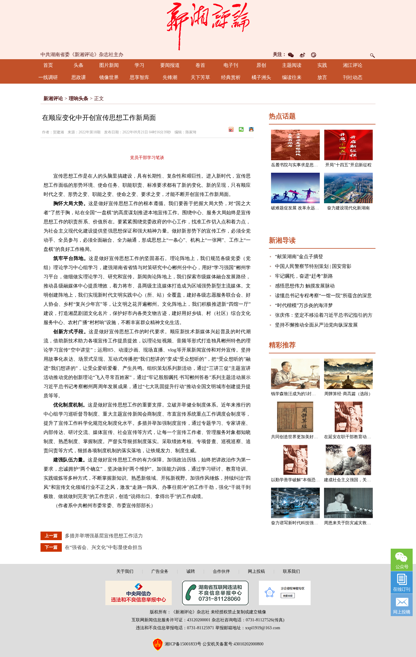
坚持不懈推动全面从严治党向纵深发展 (316, 324)
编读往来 (291, 77)
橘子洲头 (261, 77)
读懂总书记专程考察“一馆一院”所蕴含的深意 (323, 295)
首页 (48, 65)
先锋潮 (170, 77)
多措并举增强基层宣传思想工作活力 (104, 535)
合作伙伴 (221, 571)
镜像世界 (109, 77)
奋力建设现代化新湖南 (348, 208)
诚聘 (190, 571)
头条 (78, 65)
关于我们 (124, 571)
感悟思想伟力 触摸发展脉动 (305, 285)
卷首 (200, 65)
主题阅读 (291, 65)
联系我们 (291, 571)
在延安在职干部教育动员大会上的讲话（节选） (369, 437)
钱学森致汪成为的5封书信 (295, 394)
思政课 (78, 77)
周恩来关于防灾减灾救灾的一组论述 (358, 523)
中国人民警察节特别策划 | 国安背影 (313, 266)
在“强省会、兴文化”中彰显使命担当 (103, 547)
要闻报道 (170, 65)
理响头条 (78, 98)
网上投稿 (256, 571)
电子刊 (231, 65)
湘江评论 (352, 65)
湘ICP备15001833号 (183, 644)
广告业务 (159, 571)
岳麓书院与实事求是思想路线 (298, 165)
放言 (322, 77)
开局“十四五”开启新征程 (348, 165)
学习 (139, 65)
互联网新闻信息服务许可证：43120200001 (171, 620)
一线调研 (48, 77)
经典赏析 (231, 77)
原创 (261, 65)
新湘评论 (53, 98)
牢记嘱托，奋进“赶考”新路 (304, 276)
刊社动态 (352, 77)
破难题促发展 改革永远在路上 (299, 208)
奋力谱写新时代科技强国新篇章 (301, 523)
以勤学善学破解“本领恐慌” (296, 480)
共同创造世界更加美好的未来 (298, 437)
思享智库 (139, 77)
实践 (322, 65)
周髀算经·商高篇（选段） (348, 394)
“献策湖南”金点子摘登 (299, 256)
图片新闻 (109, 65)
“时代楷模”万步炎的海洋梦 (304, 305)
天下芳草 (200, 77)
